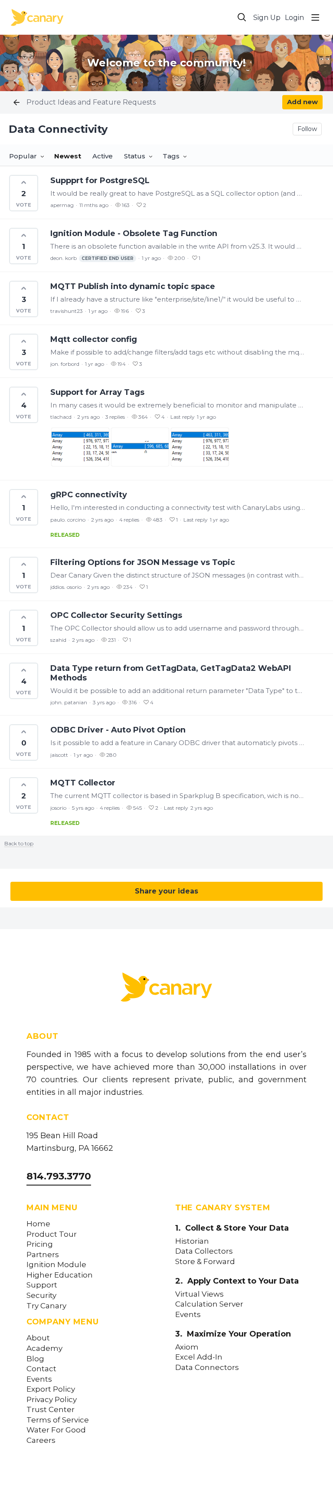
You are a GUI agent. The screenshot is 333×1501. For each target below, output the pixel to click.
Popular (23, 156)
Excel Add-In (198, 1357)
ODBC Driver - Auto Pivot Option (118, 730)
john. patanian (68, 702)
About (38, 1338)
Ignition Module (56, 1265)
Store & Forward (205, 1262)
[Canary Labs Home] (166, 988)
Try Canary (46, 1306)
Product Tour (51, 1234)
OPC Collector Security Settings (116, 615)
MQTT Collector (82, 783)
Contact (41, 1369)
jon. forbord (64, 364)
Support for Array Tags (97, 392)
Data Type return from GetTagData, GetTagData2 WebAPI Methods (170, 673)
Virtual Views (199, 1294)
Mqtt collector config (93, 339)
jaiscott (59, 755)
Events (39, 1379)
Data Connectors (207, 1367)
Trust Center (50, 1410)
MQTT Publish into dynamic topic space (132, 286)
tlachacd (61, 417)
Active (102, 156)
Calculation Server (209, 1304)
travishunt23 (66, 311)
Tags (171, 156)
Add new (302, 102)
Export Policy (50, 1389)
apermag (62, 205)
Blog (35, 1359)
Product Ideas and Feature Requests (91, 102)
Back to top (18, 844)
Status (134, 156)
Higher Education (59, 1275)
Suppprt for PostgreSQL (100, 180)
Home (38, 1224)
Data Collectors (204, 1251)
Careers (41, 1440)
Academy (44, 1348)
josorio (58, 808)
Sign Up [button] (267, 17)
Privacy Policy (51, 1400)
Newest (67, 156)
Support (41, 1285)
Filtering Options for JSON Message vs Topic (142, 562)
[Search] (242, 17)
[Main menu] (315, 17)
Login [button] (294, 17)
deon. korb (92, 258)
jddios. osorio (66, 587)
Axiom (187, 1347)
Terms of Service (57, 1420)
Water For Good (56, 1430)
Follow (307, 129)
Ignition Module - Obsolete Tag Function (133, 233)
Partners (42, 1255)
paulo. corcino (67, 519)
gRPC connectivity (88, 494)
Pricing (39, 1244)
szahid (58, 640)
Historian (192, 1241)
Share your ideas (166, 891)
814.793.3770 (58, 1176)
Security (41, 1295)
